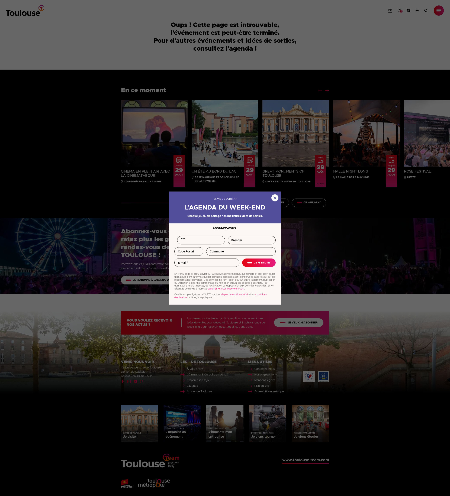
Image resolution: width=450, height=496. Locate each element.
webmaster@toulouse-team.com (226, 288)
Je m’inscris (262, 262)
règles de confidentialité (234, 294)
